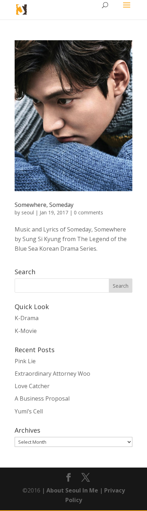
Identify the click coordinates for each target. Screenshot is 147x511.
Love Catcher (32, 386)
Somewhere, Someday (44, 205)
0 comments (88, 212)
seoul (27, 212)
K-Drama (27, 318)
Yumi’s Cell (29, 411)
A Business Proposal (42, 398)
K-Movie (26, 331)
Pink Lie (25, 361)
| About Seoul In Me (69, 490)
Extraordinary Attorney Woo (52, 373)
